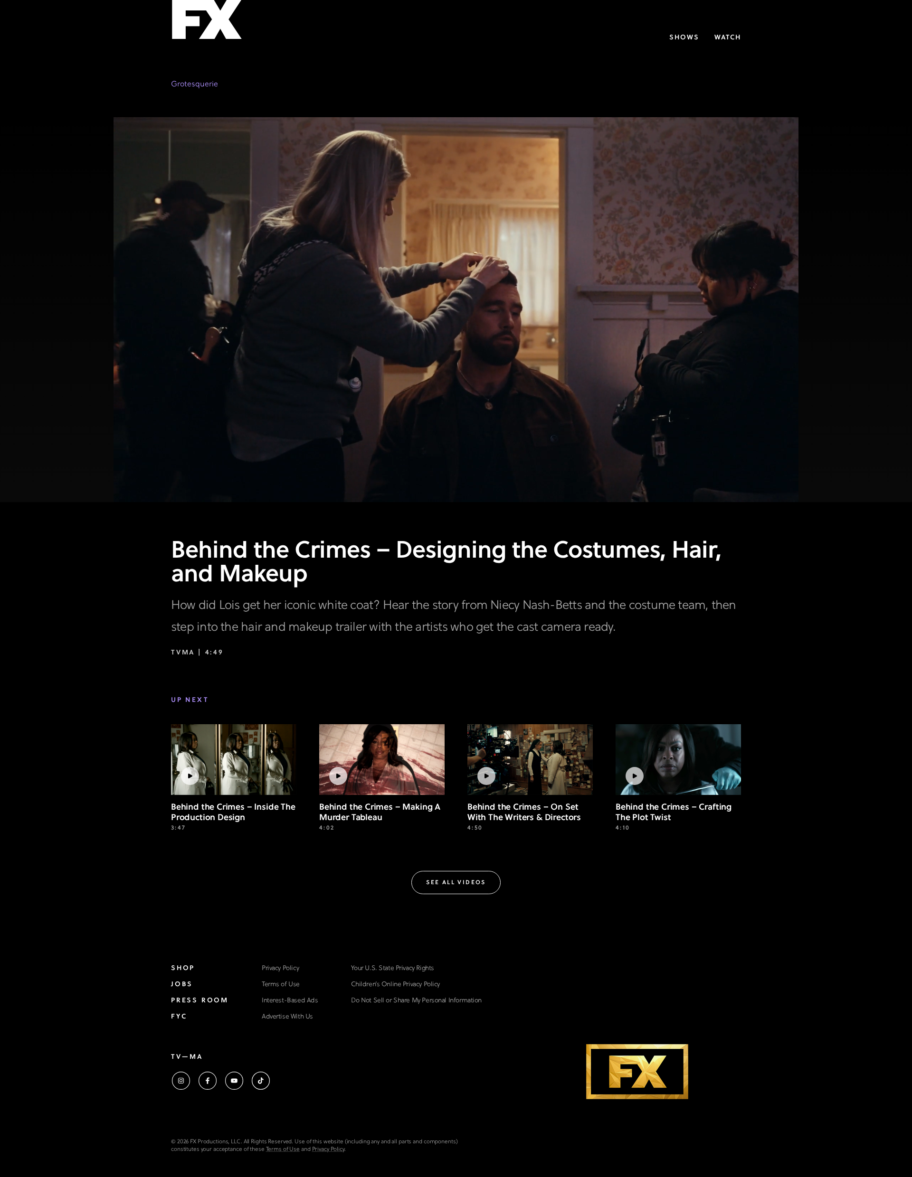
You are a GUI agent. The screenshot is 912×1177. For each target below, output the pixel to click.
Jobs (182, 984)
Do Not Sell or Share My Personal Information (416, 1000)
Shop (183, 968)
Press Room (199, 1000)
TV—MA (187, 1057)
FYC (179, 1016)
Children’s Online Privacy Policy (395, 984)
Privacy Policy (280, 968)
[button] (456, 882)
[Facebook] (208, 1081)
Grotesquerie (194, 84)
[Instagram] (181, 1081)
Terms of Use (281, 984)
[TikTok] (261, 1081)
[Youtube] (234, 1081)
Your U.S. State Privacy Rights (392, 968)
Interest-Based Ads (290, 1000)
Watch (727, 37)
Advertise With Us (287, 1016)
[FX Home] (206, 23)
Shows (684, 37)
